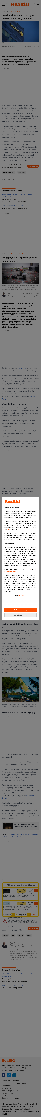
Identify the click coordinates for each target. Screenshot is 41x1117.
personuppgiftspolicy (10, 571)
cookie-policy (28, 569)
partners (9, 529)
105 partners (22, 595)
